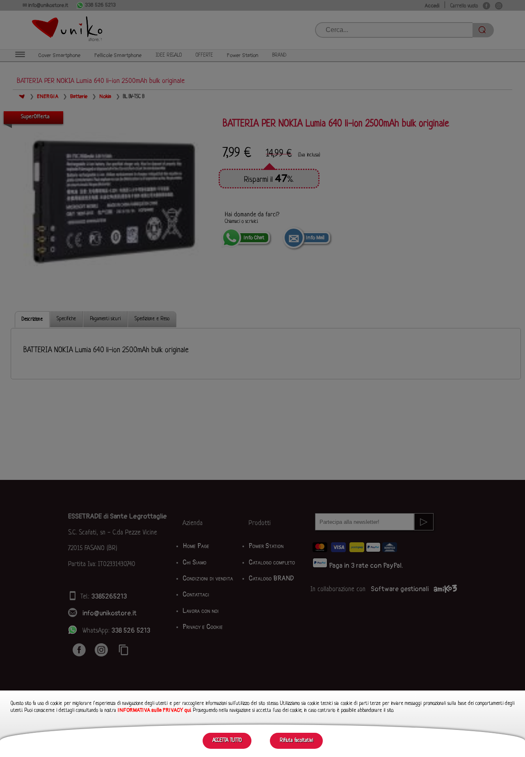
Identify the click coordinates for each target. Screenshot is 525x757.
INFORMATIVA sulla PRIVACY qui (154, 710)
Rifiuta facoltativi (296, 740)
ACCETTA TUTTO (227, 740)
